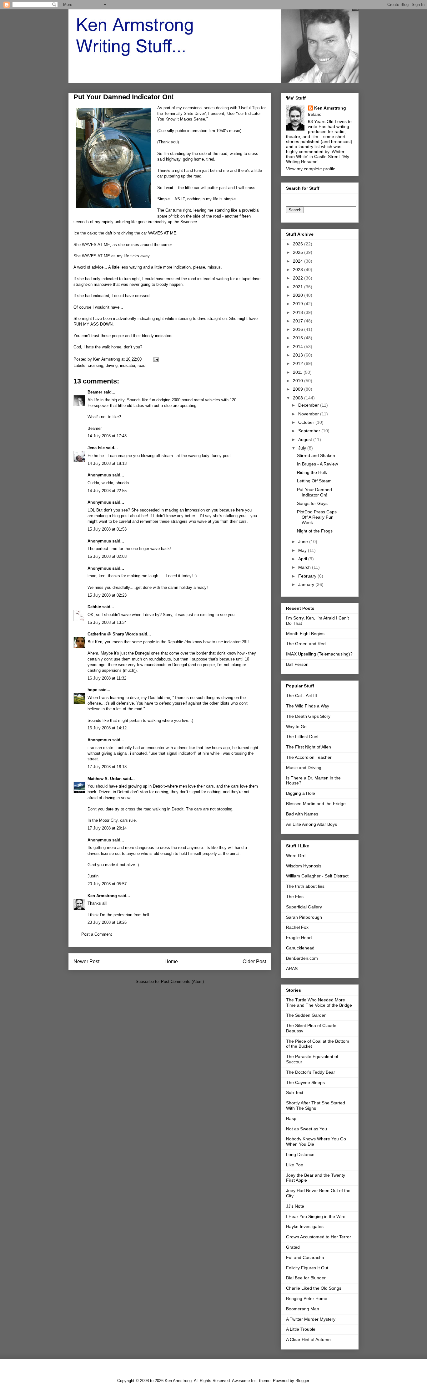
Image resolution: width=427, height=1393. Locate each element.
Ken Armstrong (102, 895)
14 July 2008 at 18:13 (107, 463)
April (303, 558)
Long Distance (300, 1154)
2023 (298, 269)
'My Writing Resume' (317, 159)
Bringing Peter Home (306, 1298)
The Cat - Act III (301, 695)
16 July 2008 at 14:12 (107, 728)
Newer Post (86, 961)
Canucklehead (300, 947)
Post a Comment (96, 934)
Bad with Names (302, 813)
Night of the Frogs (315, 530)
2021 (298, 286)
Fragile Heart (299, 937)
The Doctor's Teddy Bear (310, 1072)
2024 (298, 261)
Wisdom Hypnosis (303, 865)
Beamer (95, 392)
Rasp (291, 1118)
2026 (298, 243)
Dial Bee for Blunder (306, 1277)
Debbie (94, 606)
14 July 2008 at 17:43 (107, 436)
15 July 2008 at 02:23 (107, 595)
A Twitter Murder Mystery (310, 1319)
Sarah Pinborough (304, 917)
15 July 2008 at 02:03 (107, 556)
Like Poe (294, 1164)
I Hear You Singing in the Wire (315, 1216)
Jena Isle (96, 447)
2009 (298, 389)
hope (92, 689)
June (303, 541)
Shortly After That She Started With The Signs (315, 1105)
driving (112, 365)
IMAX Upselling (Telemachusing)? (319, 653)
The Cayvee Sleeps (305, 1082)
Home (171, 961)
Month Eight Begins (305, 633)
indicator (127, 365)
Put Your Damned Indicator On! (314, 492)
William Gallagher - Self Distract (317, 875)
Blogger (302, 1380)
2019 (298, 303)
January (306, 584)
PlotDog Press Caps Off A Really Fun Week (317, 517)
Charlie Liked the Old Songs (313, 1288)
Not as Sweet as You (306, 1128)
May (303, 550)
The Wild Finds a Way (307, 705)
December (309, 405)
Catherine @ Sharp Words (113, 634)
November (309, 413)
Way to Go (296, 726)
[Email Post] (155, 359)
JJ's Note (295, 1206)
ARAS (292, 968)
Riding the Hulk (312, 472)
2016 (298, 329)
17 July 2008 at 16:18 (107, 766)
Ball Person (297, 664)
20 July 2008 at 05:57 (107, 884)
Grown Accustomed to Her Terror (318, 1236)
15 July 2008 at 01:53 (107, 529)
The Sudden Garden (306, 1015)
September (309, 430)
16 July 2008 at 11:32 (107, 678)
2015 (298, 337)
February (308, 575)
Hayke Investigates (305, 1226)
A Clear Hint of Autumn (308, 1339)
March (305, 567)
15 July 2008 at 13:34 (107, 622)
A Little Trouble (300, 1329)
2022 (298, 277)
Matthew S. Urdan (105, 778)
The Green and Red (306, 643)
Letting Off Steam (314, 480)
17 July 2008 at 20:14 (107, 828)
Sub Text (294, 1092)
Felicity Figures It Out (307, 1267)
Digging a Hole (300, 793)
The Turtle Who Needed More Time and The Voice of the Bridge (319, 1002)
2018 (298, 312)
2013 (298, 354)
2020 (298, 295)
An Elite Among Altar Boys (311, 824)
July (302, 447)
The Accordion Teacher (309, 757)
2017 (298, 320)
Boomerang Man (302, 1308)
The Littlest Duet (302, 736)
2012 (298, 363)
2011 (298, 372)
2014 (298, 346)
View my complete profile (310, 168)
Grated (293, 1247)
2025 (298, 252)
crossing (95, 365)
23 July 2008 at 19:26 (107, 922)
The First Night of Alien (308, 746)
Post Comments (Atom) (182, 981)
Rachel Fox (297, 927)
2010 (298, 380)
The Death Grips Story (308, 716)
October (306, 422)
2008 (298, 397)
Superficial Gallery (304, 906)
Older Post (254, 961)
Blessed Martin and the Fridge (316, 803)
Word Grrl (295, 855)
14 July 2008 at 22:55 (107, 490)
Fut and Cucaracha (305, 1257)
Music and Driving (303, 767)
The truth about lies (305, 886)
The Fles (295, 896)
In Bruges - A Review (317, 463)
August (305, 439)
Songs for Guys (312, 503)
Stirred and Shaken (316, 455)
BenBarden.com (302, 958)
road (141, 365)
